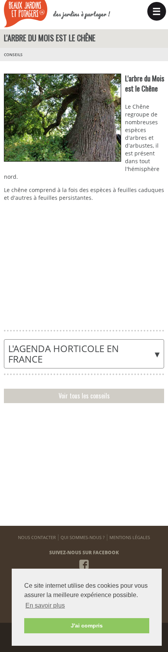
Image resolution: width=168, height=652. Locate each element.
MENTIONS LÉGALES (129, 537)
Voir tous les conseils (84, 395)
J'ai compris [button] (87, 625)
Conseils (13, 54)
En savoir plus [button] (45, 605)
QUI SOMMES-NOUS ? (83, 537)
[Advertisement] (83, 263)
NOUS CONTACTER (37, 537)
